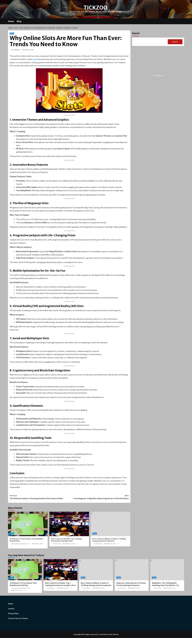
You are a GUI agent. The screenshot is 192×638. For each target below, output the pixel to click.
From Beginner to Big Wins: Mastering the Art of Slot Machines (101, 497)
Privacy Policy (13, 613)
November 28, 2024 (170, 588)
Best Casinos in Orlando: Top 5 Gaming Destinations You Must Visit (66, 540)
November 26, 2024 (28, 49)
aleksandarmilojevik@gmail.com (20, 543)
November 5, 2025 (37, 543)
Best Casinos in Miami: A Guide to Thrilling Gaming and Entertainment (109, 540)
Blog (19, 21)
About (10, 604)
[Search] (182, 21)
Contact (11, 609)
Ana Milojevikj (15, 49)
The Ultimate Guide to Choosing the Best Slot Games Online (36, 497)
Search (136, 33)
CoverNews (103, 634)
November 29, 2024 (69, 543)
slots (35, 59)
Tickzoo (95, 7)
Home (11, 21)
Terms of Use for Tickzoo (18, 618)
